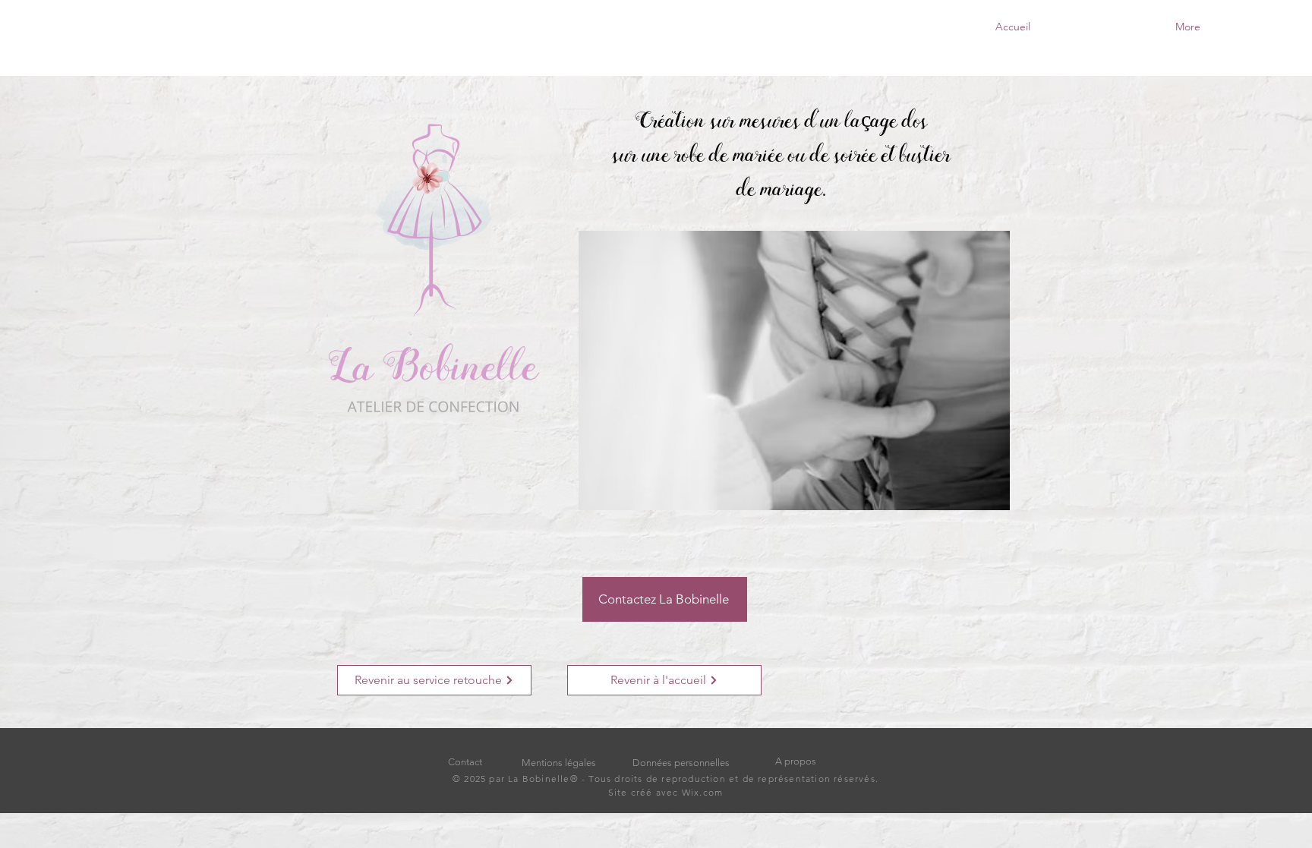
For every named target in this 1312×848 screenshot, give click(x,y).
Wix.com (701, 792)
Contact (465, 762)
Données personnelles (681, 762)
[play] (973, 497)
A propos (795, 761)
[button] (794, 370)
